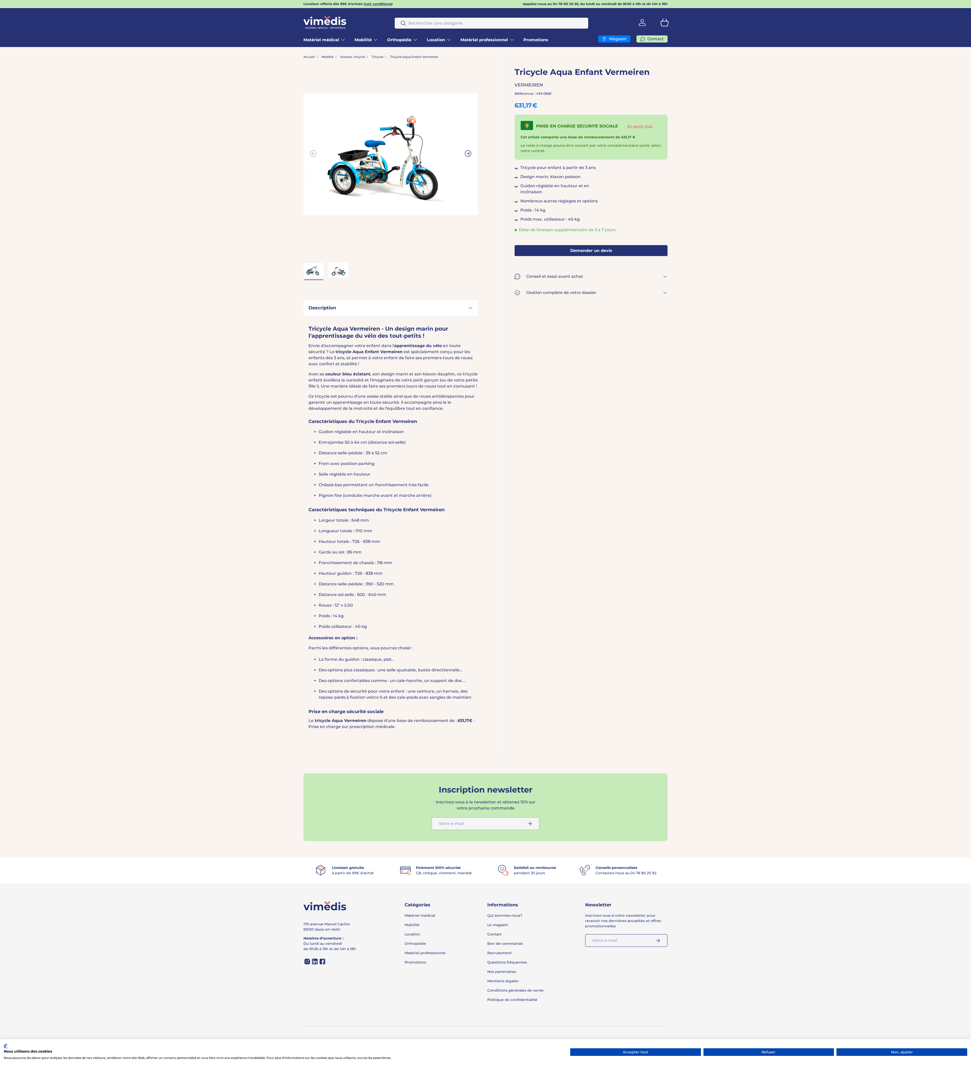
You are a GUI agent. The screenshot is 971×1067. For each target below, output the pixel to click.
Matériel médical (321, 39)
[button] (664, 22)
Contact (494, 934)
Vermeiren (529, 85)
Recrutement (499, 953)
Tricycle (377, 56)
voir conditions (378, 4)
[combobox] (491, 23)
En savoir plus (639, 126)
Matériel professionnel (484, 39)
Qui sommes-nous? (504, 915)
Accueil (309, 56)
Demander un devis (591, 250)
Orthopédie (399, 39)
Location (436, 39)
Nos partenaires (501, 971)
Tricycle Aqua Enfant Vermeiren (414, 56)
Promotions (535, 39)
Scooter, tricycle (352, 56)
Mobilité (363, 39)
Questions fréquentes (507, 962)
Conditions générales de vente (515, 990)
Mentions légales (502, 981)
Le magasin (497, 925)
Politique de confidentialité (512, 999)
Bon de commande (505, 943)
